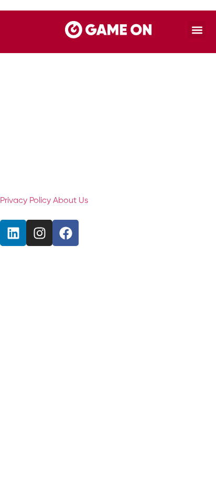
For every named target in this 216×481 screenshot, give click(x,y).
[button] (197, 29)
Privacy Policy (25, 201)
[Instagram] (39, 233)
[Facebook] (65, 233)
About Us (70, 201)
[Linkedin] (13, 233)
